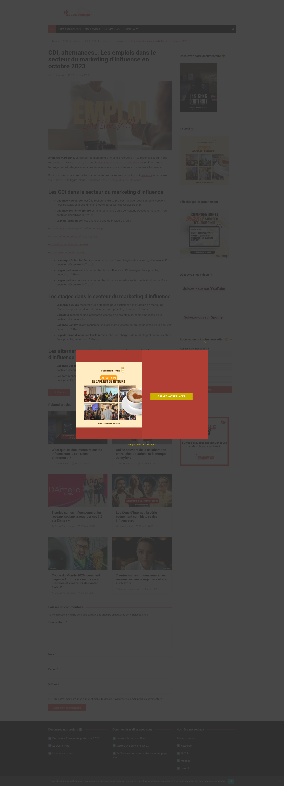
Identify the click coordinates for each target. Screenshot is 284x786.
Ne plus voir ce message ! (142, 444)
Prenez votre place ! (171, 396)
